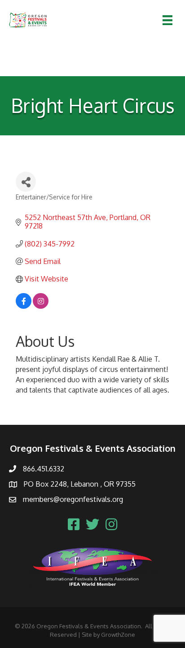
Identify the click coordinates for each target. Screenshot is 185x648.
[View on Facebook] (23, 306)
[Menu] (167, 20)
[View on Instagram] (40, 306)
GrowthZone (118, 634)
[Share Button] (26, 182)
